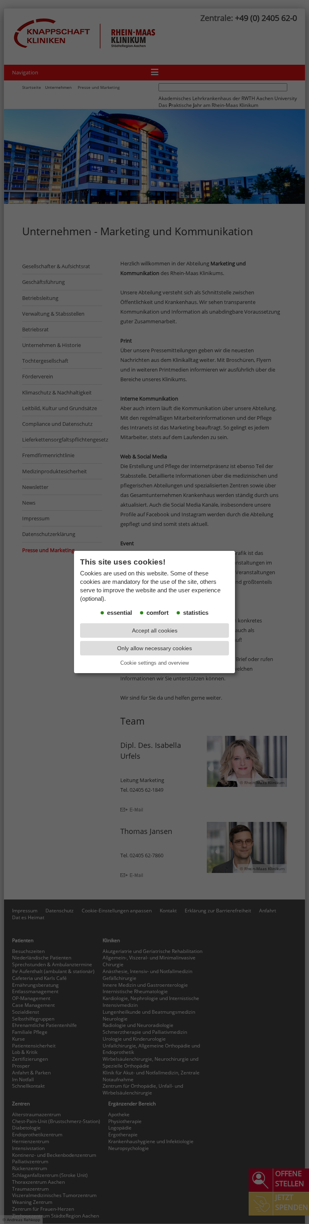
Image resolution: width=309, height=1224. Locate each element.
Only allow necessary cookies (154, 648)
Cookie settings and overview (154, 663)
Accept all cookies (154, 630)
